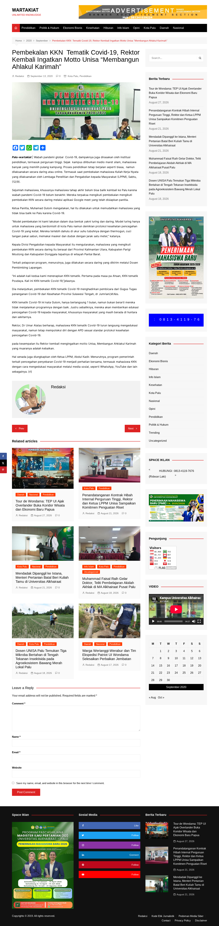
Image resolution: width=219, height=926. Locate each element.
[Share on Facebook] (3, 456)
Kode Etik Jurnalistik (163, 916)
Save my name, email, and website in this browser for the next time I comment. (60, 783)
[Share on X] (3, 463)
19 (191, 665)
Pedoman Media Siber (191, 916)
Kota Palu (150, 27)
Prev (21, 428)
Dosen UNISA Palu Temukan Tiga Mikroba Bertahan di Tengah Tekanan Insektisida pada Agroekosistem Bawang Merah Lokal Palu (41, 659)
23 (168, 672)
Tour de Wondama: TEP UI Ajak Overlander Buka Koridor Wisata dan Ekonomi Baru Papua (40, 505)
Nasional (178, 27)
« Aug (152, 697)
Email (16, 752)
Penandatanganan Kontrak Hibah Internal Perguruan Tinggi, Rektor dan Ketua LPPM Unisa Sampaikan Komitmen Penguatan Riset (175, 117)
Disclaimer (201, 920)
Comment (18, 703)
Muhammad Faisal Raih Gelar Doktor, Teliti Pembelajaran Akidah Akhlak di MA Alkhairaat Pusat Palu (108, 583)
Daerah (164, 27)
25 (184, 672)
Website (17, 767)
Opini (136, 27)
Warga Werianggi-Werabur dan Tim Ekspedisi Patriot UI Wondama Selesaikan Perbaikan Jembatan (109, 655)
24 (176, 672)
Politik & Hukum (49, 27)
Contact (166, 920)
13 (199, 658)
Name (16, 736)
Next (130, 428)
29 (160, 680)
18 (184, 665)
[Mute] (193, 621)
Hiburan (108, 27)
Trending (154, 432)
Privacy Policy (183, 920)
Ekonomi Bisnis (72, 27)
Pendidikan (28, 27)
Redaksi (19, 76)
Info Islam (123, 27)
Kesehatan (92, 27)
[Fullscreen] (199, 621)
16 (168, 665)
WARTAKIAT (25, 10)
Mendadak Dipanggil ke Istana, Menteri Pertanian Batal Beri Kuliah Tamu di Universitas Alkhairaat (42, 577)
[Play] (153, 621)
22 (160, 672)
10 (176, 658)
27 (199, 672)
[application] (176, 609)
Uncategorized (91, 572)
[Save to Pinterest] (3, 469)
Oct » (161, 697)
